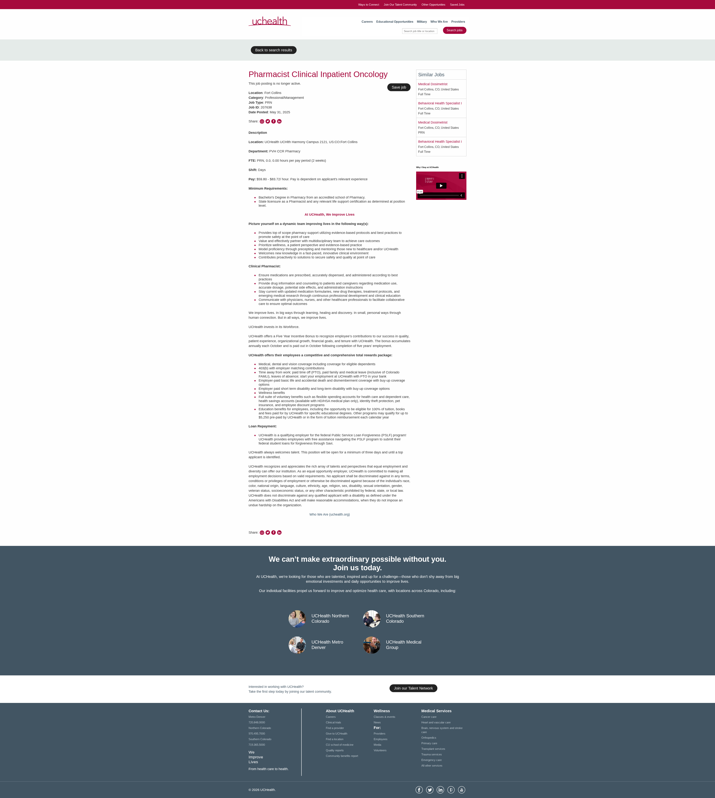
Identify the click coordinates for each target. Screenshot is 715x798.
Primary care (429, 743)
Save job (399, 87)
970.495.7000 (257, 733)
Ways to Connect (368, 4)
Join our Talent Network (413, 688)
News (377, 722)
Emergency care (431, 760)
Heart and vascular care (436, 722)
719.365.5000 (257, 744)
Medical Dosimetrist (432, 84)
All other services (431, 765)
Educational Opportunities (394, 21)
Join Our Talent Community (400, 4)
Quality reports (335, 750)
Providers (458, 21)
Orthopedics (428, 737)
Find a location (334, 739)
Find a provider (335, 728)
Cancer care (428, 716)
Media (377, 744)
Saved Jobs (457, 4)
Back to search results (273, 50)
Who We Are (439, 21)
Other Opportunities (433, 4)
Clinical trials (333, 722)
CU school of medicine (339, 744)
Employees (380, 739)
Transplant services (433, 748)
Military (422, 21)
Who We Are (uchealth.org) (329, 514)
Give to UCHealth (336, 733)
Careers (367, 21)
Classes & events (384, 716)
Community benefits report (342, 755)
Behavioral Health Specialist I (440, 103)
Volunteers (380, 750)
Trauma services (431, 754)
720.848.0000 (257, 722)
